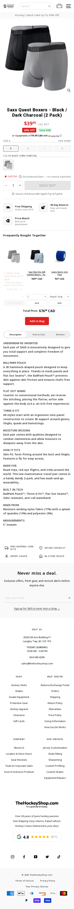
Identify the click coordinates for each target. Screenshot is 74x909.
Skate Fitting (55, 753)
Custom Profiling (55, 765)
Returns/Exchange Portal (55, 685)
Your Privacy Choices (37, 886)
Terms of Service (24, 880)
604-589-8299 (37, 657)
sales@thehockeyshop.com (37, 663)
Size (6, 140)
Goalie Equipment (19, 697)
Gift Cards (19, 721)
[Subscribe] (68, 598)
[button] (37, 135)
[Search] (49, 6)
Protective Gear (19, 703)
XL (62, 148)
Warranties (55, 709)
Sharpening (55, 759)
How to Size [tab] (39, 334)
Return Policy (55, 703)
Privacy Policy (47, 880)
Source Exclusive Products (19, 771)
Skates (19, 691)
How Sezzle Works (55, 727)
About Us (19, 747)
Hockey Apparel (19, 709)
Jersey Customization (55, 747)
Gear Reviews (19, 759)
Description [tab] (15, 334)
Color (20, 155)
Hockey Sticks (19, 685)
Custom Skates (55, 771)
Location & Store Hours (19, 753)
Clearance (19, 715)
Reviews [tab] (60, 334)
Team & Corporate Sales (19, 765)
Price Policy (55, 715)
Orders (55, 691)
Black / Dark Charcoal (8, 165)
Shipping (55, 697)
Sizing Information (55, 721)
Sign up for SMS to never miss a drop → (37, 608)
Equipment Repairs (55, 778)
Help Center (55, 676)
